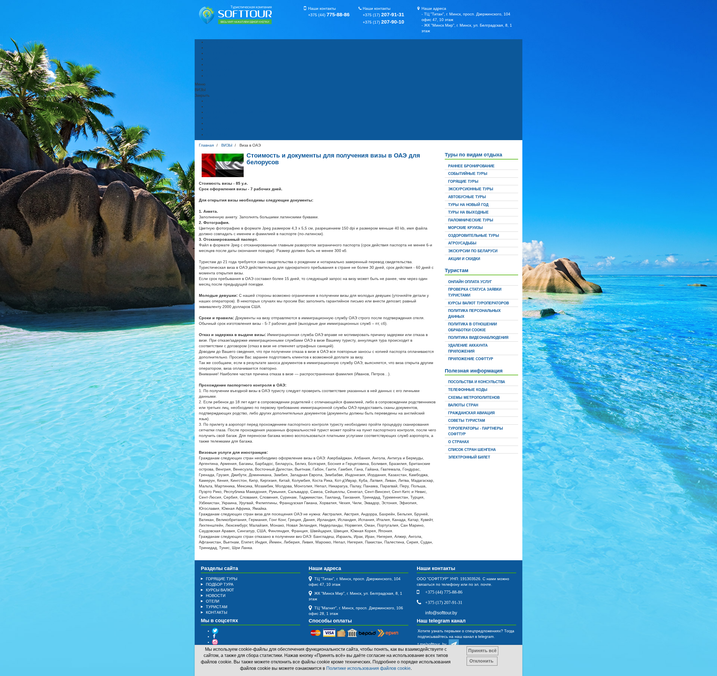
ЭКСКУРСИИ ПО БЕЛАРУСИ (472, 251)
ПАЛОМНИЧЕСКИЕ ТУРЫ (470, 220)
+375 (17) (383, 15)
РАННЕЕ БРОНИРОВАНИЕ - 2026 (236, 53)
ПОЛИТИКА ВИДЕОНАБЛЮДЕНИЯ (478, 337)
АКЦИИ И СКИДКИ (464, 259)
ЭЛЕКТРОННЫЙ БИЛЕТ (469, 457)
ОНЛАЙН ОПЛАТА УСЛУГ (470, 282)
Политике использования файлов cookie (368, 668)
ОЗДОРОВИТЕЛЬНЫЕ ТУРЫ (473, 235)
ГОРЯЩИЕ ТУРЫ (221, 42)
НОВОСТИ (215, 595)
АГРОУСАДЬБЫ (462, 243)
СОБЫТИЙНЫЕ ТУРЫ (467, 174)
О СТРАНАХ (458, 442)
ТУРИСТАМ (216, 607)
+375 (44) (329, 15)
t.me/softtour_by (433, 644)
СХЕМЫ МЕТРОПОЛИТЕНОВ (474, 397)
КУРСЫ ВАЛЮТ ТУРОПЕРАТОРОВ (478, 303)
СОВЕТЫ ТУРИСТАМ (466, 420)
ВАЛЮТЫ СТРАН (463, 405)
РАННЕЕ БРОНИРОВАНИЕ (471, 166)
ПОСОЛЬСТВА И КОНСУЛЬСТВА (476, 382)
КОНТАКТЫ (216, 75)
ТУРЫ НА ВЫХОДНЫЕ (468, 212)
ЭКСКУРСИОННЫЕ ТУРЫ (470, 189)
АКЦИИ (212, 59)
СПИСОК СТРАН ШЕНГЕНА (472, 450)
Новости (213, 64)
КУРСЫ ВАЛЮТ (220, 70)
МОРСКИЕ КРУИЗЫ (465, 228)
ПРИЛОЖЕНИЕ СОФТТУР (470, 359)
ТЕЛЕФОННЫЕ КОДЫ (467, 390)
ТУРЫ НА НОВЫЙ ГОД (468, 205)
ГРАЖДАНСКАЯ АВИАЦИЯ (471, 413)
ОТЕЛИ (212, 601)
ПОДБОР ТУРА (219, 47)
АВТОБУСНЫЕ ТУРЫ (467, 197)
